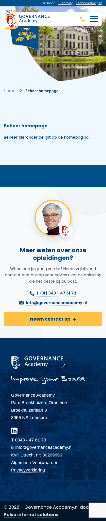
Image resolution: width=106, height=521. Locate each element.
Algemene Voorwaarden (34, 462)
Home (9, 91)
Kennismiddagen (89, 3)
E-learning (65, 3)
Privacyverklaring (28, 470)
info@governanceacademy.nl (43, 447)
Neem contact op (50, 319)
